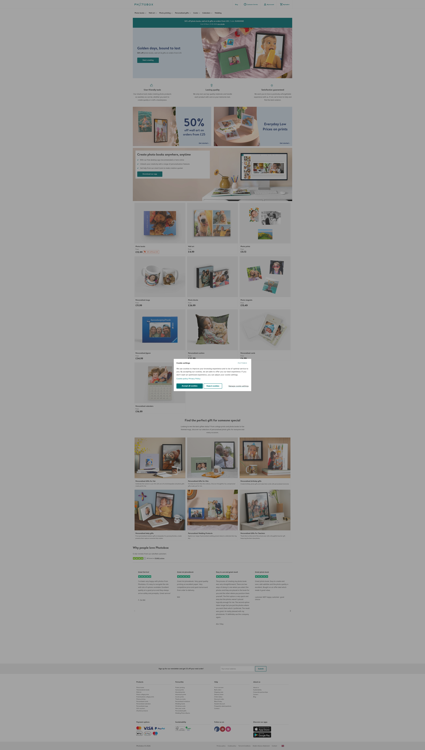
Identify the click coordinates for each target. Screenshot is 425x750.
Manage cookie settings (239, 386)
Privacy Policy (194, 378)
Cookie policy (182, 378)
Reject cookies (213, 386)
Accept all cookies (189, 386)
